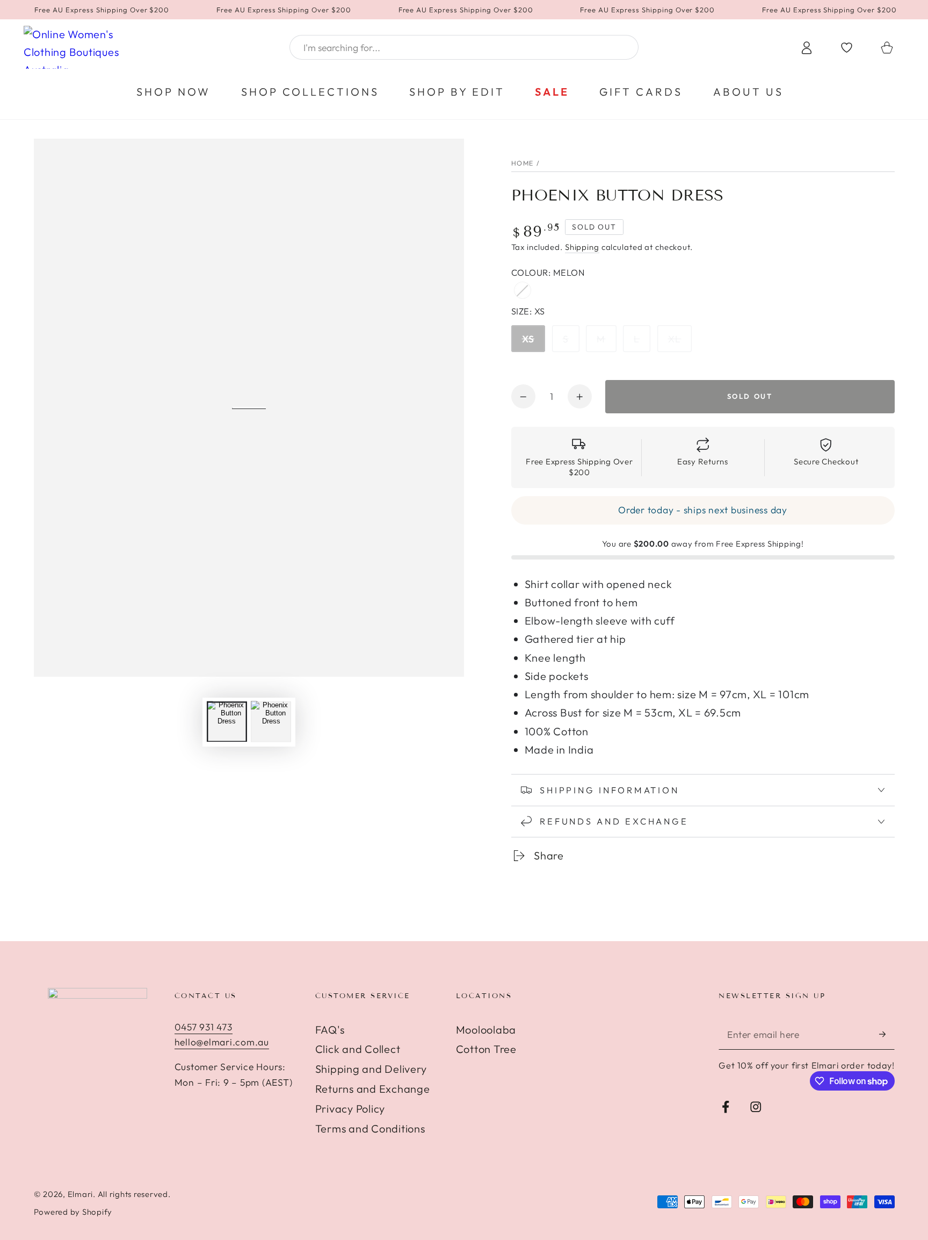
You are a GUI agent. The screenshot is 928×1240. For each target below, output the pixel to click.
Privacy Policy (350, 1108)
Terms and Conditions (370, 1128)
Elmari (80, 1194)
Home (522, 163)
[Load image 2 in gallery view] (271, 721)
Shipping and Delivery (371, 1069)
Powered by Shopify (73, 1212)
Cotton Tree (486, 1049)
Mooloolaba (486, 1029)
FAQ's (330, 1029)
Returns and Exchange (372, 1088)
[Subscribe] (887, 1034)
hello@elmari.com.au (222, 1042)
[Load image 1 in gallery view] (227, 721)
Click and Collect (358, 1049)
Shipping (582, 247)
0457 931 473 (204, 1027)
